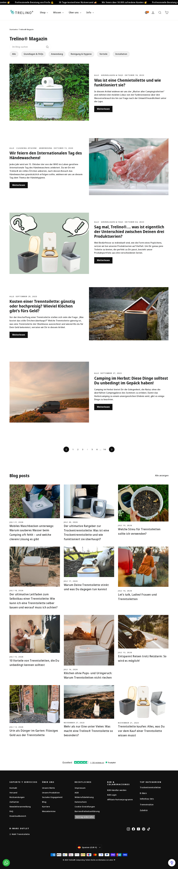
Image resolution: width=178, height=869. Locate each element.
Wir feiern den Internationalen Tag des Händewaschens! (46, 155)
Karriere (46, 806)
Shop (43, 12)
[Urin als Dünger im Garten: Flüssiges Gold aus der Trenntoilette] (35, 704)
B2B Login (112, 794)
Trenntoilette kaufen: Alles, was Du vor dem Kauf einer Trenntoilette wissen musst (141, 731)
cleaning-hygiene (27, 148)
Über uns (74, 12)
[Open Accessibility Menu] (171, 862)
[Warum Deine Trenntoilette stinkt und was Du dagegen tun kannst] (89, 562)
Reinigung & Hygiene (81, 54)
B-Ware (143, 793)
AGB (77, 792)
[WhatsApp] (6, 862)
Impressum (80, 788)
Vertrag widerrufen (85, 817)
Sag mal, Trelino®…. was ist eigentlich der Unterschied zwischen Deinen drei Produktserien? (129, 231)
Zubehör (144, 810)
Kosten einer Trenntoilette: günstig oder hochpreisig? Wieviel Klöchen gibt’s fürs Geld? (42, 306)
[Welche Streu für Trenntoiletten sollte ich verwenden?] (143, 502)
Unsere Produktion (51, 792)
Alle (14, 54)
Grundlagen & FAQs (33, 54)
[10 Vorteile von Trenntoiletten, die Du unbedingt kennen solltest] (35, 634)
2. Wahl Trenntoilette (20, 834)
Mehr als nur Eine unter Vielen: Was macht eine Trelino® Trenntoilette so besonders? (88, 731)
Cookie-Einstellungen (85, 806)
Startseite (13, 29)
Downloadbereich (18, 816)
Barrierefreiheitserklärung (87, 811)
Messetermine (49, 811)
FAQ (11, 811)
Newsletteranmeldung (20, 806)
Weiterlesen (103, 108)
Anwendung (57, 54)
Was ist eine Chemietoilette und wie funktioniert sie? (127, 83)
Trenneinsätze (147, 804)
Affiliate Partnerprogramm (120, 799)
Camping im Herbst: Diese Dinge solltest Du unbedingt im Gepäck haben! (131, 380)
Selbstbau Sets (147, 798)
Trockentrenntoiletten (150, 787)
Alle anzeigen (161, 475)
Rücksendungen (17, 797)
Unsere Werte (48, 788)
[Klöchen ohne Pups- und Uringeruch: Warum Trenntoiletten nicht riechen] (89, 640)
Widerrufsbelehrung (84, 797)
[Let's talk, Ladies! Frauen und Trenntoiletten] (143, 567)
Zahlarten (14, 802)
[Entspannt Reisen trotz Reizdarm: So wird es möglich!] (143, 632)
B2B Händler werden (116, 790)
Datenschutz (81, 802)
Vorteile (104, 54)
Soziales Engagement (52, 797)
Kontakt (13, 788)
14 (104, 449)
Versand (13, 792)
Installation (121, 54)
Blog (44, 802)
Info (89, 12)
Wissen (57, 12)
